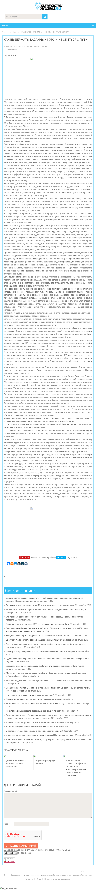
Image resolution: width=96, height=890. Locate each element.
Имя (6, 824)
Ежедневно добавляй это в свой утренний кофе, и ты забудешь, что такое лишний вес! (47, 680)
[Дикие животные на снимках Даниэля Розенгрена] (17, 756)
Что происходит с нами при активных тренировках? (30, 695)
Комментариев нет (40, 46)
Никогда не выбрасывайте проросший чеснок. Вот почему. (33, 711)
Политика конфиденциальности (57, 879)
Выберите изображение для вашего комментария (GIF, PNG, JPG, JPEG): (37, 850)
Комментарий (10, 791)
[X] (19, 563)
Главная (5, 32)
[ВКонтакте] (8, 563)
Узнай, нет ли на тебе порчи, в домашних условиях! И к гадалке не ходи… (40, 735)
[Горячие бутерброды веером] (47, 756)
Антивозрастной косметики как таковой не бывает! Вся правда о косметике (42, 703)
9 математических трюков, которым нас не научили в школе (34, 722)
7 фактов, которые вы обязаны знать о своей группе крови (34, 731)
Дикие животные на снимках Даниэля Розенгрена (16, 763)
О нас (38, 879)
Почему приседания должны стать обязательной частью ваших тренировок (41, 651)
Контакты (29, 879)
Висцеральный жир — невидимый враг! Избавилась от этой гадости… (38, 635)
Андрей (9, 46)
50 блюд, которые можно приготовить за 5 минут (29, 727)
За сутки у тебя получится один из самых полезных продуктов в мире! (39, 640)
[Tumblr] (26, 563)
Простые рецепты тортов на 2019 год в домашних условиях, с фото (37, 624)
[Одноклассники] (12, 563)
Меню (5, 25)
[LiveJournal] (22, 563)
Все (15, 32)
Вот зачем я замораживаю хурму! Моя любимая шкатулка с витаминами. (40, 605)
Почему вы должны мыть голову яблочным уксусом (31, 699)
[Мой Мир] (15, 563)
